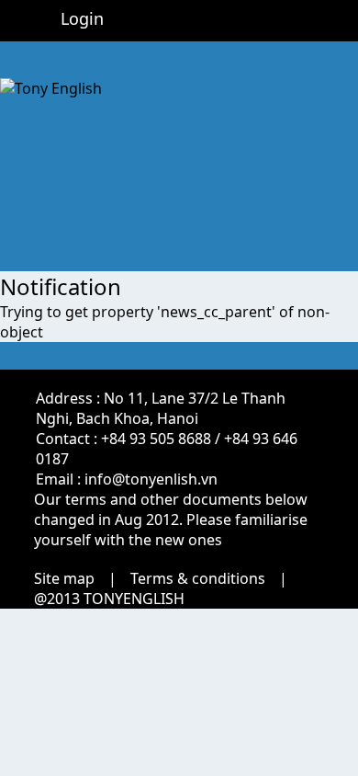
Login (82, 18)
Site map (64, 578)
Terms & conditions (197, 578)
